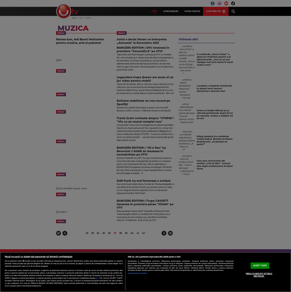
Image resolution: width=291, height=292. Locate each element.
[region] (145, 272)
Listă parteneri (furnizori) (137, 273)
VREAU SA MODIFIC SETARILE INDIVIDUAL (259, 274)
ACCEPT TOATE (260, 265)
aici (97, 278)
